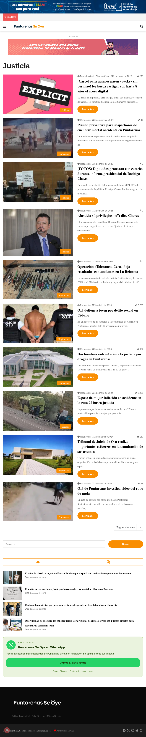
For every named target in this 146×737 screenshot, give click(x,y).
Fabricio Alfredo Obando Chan (95, 76)
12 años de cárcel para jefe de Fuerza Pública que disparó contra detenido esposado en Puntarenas (78, 573)
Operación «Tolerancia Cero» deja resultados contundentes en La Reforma (107, 269)
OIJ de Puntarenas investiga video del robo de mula (110, 491)
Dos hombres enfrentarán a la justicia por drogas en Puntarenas (109, 356)
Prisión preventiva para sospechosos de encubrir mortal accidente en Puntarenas (108, 127)
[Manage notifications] (7, 730)
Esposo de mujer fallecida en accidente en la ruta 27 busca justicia (109, 400)
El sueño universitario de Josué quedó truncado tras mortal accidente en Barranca (69, 589)
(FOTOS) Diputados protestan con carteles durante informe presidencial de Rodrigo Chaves (110, 173)
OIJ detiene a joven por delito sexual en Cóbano (107, 313)
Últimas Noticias (54, 715)
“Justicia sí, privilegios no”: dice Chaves (108, 215)
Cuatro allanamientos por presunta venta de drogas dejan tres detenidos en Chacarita (71, 605)
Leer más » (88, 109)
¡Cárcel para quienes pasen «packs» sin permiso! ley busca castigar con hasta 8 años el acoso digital (107, 86)
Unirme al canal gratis (73, 662)
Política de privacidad (21, 715)
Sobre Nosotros (38, 715)
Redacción (85, 120)
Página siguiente (125, 527)
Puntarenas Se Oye (65, 730)
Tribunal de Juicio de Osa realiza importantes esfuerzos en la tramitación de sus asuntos (110, 446)
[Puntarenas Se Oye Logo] (28, 26)
